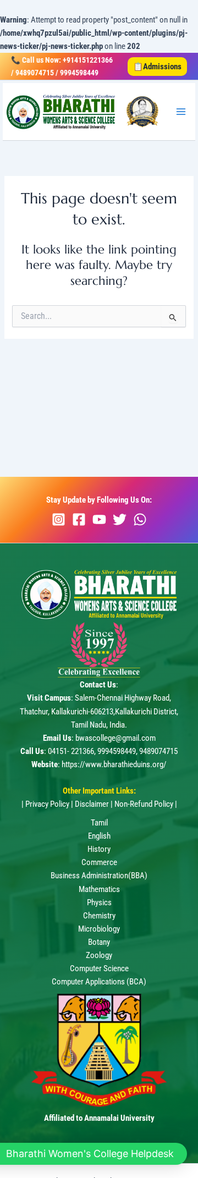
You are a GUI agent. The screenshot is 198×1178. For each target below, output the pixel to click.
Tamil (99, 823)
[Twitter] (120, 519)
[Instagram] (58, 519)
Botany (99, 942)
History (99, 849)
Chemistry (99, 916)
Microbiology (99, 929)
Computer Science (99, 968)
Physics (99, 902)
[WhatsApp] (140, 519)
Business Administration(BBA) (99, 875)
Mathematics (99, 889)
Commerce (99, 862)
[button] (157, 66)
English (99, 836)
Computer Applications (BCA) (99, 982)
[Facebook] (79, 519)
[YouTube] (99, 519)
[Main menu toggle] (181, 111)
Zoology (99, 955)
